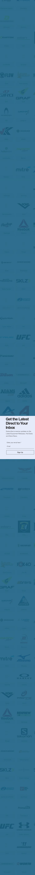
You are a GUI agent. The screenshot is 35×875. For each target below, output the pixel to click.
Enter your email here (13, 442)
